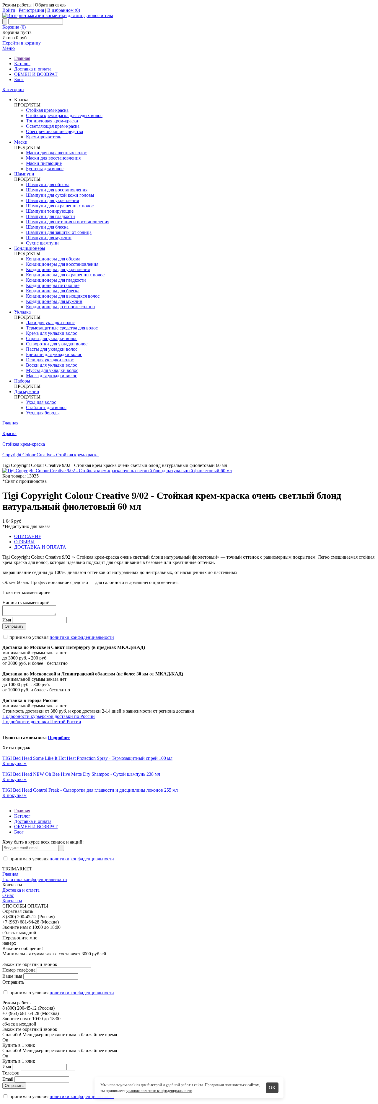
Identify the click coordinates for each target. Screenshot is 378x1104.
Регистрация (31, 10)
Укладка (22, 311)
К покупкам (14, 763)
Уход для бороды (43, 412)
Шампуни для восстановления (56, 189)
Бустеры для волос (44, 168)
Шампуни (24, 173)
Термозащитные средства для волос (62, 327)
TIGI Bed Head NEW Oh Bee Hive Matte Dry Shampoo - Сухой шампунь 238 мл (81, 774)
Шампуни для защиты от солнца (59, 232)
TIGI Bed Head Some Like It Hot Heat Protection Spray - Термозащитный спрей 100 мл (87, 758)
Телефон (10, 1072)
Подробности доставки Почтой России (41, 721)
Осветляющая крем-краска (52, 126)
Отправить (13, 982)
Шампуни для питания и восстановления (67, 221)
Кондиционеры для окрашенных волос (65, 274)
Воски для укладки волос (51, 365)
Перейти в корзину (21, 42)
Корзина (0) (14, 26)
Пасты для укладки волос (51, 349)
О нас (8, 895)
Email (7, 1079)
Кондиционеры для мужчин (54, 301)
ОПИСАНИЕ (27, 536)
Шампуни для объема (47, 184)
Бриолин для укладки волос (54, 354)
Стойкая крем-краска (47, 110)
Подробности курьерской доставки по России (48, 716)
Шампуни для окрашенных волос (60, 205)
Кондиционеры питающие (52, 285)
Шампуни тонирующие (50, 211)
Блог (19, 79)
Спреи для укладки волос (51, 338)
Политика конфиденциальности (34, 879)
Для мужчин (26, 391)
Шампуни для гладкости (50, 216)
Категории (13, 89)
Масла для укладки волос (51, 375)
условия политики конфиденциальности (159, 1090)
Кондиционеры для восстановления (62, 264)
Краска (9, 433)
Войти (8, 10)
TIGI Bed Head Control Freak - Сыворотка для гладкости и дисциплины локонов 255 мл (90, 790)
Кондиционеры (29, 248)
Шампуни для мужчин (48, 237)
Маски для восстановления (53, 157)
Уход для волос (41, 402)
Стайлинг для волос (46, 407)
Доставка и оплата (32, 68)
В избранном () (63, 10)
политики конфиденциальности (82, 637)
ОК (272, 1087)
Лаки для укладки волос (50, 322)
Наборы (22, 380)
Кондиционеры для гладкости (56, 280)
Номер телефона (18, 969)
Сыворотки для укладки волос (56, 343)
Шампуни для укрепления (52, 200)
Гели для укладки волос (50, 359)
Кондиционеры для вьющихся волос (63, 295)
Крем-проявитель (43, 136)
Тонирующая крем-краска (52, 120)
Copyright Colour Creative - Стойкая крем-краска (50, 454)
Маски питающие (44, 163)
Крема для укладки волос (51, 333)
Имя (6, 619)
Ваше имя (12, 976)
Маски (20, 142)
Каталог (22, 63)
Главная (22, 58)
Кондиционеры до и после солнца (60, 306)
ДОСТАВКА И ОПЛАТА (40, 546)
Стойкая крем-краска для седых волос (64, 115)
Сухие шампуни (42, 242)
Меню (8, 48)
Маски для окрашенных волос (56, 152)
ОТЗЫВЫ (24, 541)
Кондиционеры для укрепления (58, 269)
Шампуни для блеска (47, 226)
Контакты (12, 900)
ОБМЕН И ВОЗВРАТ (36, 74)
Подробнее (59, 737)
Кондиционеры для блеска (52, 290)
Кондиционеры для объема (53, 258)
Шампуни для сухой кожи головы (60, 195)
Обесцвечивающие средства (54, 131)
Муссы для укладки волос (52, 370)
